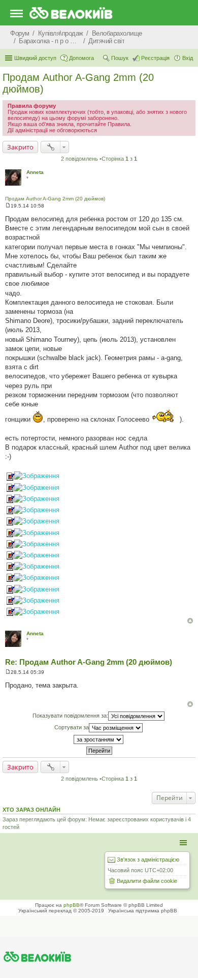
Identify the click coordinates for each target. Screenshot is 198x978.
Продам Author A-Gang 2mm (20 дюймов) (55, 198)
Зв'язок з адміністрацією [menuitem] (148, 859)
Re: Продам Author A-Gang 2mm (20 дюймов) (88, 662)
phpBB (71, 905)
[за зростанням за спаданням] (99, 739)
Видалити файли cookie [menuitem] (147, 881)
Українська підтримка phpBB (142, 910)
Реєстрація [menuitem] (155, 58)
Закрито (20, 147)
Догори (190, 621)
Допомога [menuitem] (81, 58)
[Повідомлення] (8, 206)
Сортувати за (71, 727)
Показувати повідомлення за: (70, 716)
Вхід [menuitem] (187, 58)
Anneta (35, 172)
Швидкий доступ (35, 58)
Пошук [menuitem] (119, 58)
